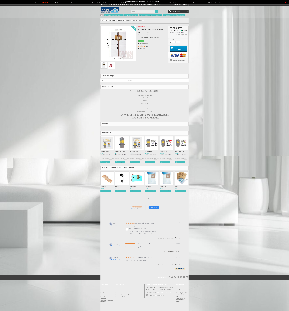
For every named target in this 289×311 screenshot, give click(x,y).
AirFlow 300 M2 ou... (120, 151)
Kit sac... (117, 186)
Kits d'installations (148, 15)
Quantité (172, 39)
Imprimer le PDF (144, 43)
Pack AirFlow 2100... (180, 151)
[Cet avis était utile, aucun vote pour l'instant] (175, 238)
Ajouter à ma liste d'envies (178, 60)
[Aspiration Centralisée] (107, 143)
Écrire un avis (154, 207)
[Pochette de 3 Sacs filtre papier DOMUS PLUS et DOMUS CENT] (137, 178)
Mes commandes (119, 287)
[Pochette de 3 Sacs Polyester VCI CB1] (104, 65)
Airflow (140, 15)
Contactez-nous (177, 4)
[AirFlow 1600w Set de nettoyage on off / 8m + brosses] (166, 143)
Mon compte (120, 284)
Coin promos (180, 15)
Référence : (140, 32)
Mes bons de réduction (121, 296)
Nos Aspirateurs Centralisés (130, 15)
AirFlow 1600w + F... (165, 151)
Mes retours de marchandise (122, 289)
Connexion (185, 4)
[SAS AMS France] (114, 10)
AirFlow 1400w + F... (150, 151)
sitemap (177, 301)
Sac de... (177, 186)
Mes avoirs (118, 291)
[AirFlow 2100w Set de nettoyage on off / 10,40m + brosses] (181, 143)
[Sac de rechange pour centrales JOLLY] (181, 178)
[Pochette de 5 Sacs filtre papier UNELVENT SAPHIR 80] (107, 178)
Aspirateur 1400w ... (105, 151)
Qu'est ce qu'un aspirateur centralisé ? (113, 15)
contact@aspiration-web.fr (158, 295)
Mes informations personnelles (123, 294)
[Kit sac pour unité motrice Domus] (122, 178)
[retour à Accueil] (102, 20)
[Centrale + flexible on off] (152, 143)
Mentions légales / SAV (181, 292)
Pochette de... (103, 186)
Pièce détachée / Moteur (169, 15)
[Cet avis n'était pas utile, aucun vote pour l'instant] (178, 238)
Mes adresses (119, 292)
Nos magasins (179, 289)
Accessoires (158, 15)
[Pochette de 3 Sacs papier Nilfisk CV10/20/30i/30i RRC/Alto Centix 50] (152, 178)
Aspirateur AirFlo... (134, 151)
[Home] (101, 15)
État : (139, 35)
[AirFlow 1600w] (122, 143)
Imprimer (142, 48)
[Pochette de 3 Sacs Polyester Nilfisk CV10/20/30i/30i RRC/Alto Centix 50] (166, 178)
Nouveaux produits (180, 287)
